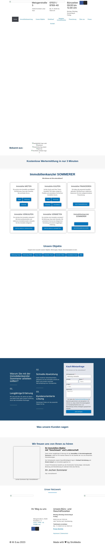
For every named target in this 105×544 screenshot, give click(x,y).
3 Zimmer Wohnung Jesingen (20, 297)
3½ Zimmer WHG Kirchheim (63, 329)
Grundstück (57, 204)
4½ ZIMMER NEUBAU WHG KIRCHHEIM (84, 329)
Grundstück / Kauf (72, 255)
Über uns (82, 19)
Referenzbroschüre (81, 228)
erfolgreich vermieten (52, 228)
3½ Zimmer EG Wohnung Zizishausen (84, 345)
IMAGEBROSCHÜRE (81, 224)
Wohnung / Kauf (15, 255)
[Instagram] (85, 3)
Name (81, 379)
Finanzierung (72, 19)
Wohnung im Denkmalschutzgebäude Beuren (63, 281)
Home (15, 19)
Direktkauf (51, 19)
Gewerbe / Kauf (48, 255)
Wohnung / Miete (27, 255)
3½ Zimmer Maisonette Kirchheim (84, 297)
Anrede (68, 379)
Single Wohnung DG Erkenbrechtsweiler (20, 329)
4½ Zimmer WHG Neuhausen (63, 345)
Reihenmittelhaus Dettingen (20, 313)
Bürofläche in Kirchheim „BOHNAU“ (42, 329)
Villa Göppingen (42, 281)
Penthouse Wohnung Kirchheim (20, 265)
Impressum (56, 533)
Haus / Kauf (38, 255)
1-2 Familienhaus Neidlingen (63, 297)
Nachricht (69, 389)
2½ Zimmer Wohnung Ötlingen (42, 265)
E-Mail (68, 384)
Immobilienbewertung (26, 19)
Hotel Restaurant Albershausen (42, 313)
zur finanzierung (81, 204)
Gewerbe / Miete (60, 255)
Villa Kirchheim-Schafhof (20, 281)
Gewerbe (23, 204)
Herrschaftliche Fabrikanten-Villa (42, 345)
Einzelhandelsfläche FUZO (84, 281)
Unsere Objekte (40, 19)
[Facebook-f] (81, 3)
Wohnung (27, 199)
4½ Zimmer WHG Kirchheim (84, 313)
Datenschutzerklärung (81, 399)
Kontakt (52, 23)
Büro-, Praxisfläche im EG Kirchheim (20, 345)
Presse (90, 19)
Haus (19, 199)
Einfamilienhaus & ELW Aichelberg (63, 265)
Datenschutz (64, 533)
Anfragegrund (70, 374)
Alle (81, 255)
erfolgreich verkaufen (23, 228)
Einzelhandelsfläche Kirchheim (84, 265)
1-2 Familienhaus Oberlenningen (42, 297)
